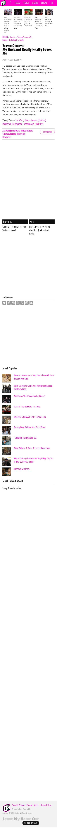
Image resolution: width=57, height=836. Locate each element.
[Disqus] (28, 180)
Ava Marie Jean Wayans (11, 131)
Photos (26, 3)
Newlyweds (6, 137)
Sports (35, 3)
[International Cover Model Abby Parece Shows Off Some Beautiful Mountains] (6, 378)
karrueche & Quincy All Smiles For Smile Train (30, 417)
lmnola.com (33, 124)
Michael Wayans (27, 131)
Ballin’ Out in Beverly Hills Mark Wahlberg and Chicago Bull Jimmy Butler (33, 387)
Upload (44, 3)
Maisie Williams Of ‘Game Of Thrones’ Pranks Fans (32, 448)
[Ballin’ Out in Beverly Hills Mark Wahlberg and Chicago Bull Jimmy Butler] (6, 388)
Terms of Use (27, 809)
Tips (51, 3)
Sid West (19, 120)
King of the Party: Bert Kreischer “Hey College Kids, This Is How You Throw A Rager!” (34, 460)
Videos (17, 3)
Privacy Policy (17, 809)
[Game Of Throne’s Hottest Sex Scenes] (6, 409)
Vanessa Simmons (9, 134)
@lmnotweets (35, 120)
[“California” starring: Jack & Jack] (6, 440)
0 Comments (47, 132)
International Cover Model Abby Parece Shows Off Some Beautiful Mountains (34, 377)
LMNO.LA (3, 3)
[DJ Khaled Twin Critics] (6, 471)
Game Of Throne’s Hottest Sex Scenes (27, 407)
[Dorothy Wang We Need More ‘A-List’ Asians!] (6, 430)
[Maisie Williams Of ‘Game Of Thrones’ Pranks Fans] (6, 451)
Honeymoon (21, 134)
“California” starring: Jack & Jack (25, 438)
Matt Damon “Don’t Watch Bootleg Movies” (29, 396)
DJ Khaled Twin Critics (21, 469)
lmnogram (12, 124)
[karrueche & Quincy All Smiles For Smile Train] (6, 420)
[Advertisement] (28, 267)
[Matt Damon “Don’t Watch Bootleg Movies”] (6, 399)
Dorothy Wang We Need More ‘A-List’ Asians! (30, 427)
